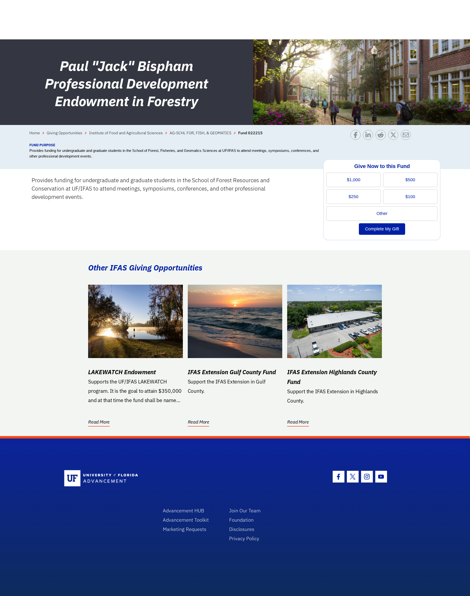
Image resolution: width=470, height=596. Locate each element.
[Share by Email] (407, 136)
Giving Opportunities (64, 132)
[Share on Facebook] (357, 136)
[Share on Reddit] (382, 136)
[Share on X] (394, 136)
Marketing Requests (184, 529)
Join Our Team (245, 510)
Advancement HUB (183, 510)
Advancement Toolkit (186, 520)
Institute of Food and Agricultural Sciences (126, 132)
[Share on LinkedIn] (369, 136)
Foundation (241, 520)
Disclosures (241, 529)
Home (34, 132)
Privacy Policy (244, 538)
